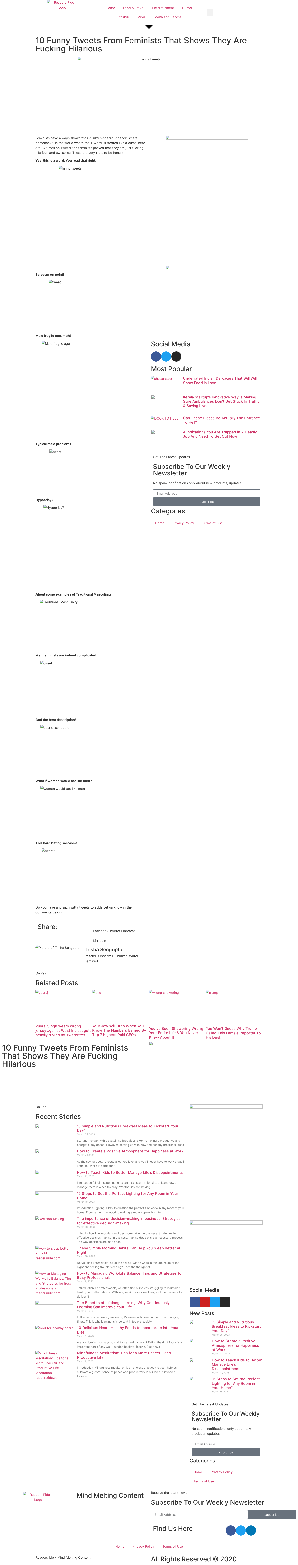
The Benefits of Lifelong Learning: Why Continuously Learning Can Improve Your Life (123, 1305)
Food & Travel (133, 8)
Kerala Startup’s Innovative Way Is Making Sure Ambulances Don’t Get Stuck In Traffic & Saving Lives (221, 401)
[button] (210, 12)
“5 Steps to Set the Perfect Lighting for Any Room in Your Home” (236, 1383)
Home (110, 8)
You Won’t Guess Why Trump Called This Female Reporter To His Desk (233, 1032)
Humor (187, 8)
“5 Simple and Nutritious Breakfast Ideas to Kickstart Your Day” (236, 1326)
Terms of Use (212, 523)
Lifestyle (123, 17)
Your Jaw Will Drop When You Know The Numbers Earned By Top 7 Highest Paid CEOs (119, 1030)
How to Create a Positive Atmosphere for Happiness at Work (130, 1151)
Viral (141, 17)
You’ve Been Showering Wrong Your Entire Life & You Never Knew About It (176, 1032)
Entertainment (163, 8)
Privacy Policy (183, 523)
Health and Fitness (167, 17)
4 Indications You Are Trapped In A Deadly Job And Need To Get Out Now (220, 434)
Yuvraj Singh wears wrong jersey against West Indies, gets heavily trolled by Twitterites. (63, 1030)
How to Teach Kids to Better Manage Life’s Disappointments (130, 1172)
